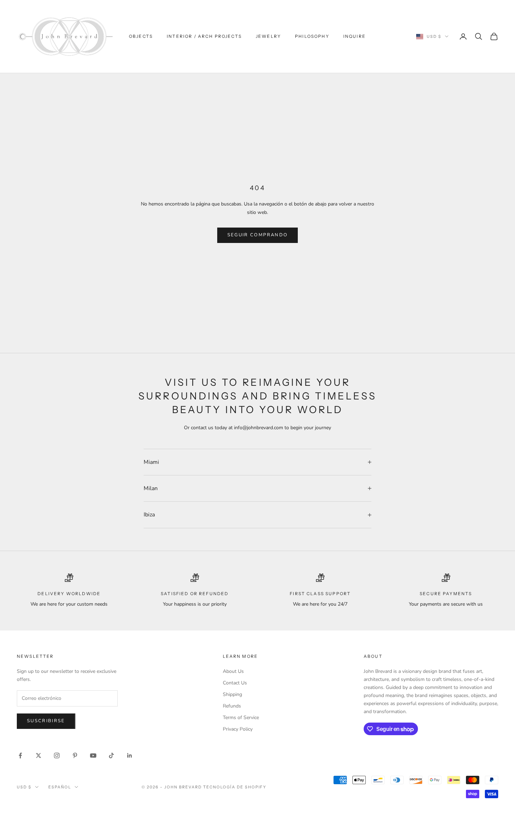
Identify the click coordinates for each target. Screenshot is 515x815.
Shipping (232, 694)
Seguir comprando (257, 235)
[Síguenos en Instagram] (56, 755)
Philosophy (312, 36)
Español (59, 787)
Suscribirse (46, 721)
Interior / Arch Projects (204, 36)
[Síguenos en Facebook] (20, 755)
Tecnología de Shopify (235, 787)
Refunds (232, 706)
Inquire (354, 36)
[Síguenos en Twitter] (38, 755)
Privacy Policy (238, 729)
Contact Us (235, 683)
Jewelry (268, 36)
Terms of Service (241, 717)
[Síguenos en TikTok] (111, 755)
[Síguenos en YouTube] (93, 755)
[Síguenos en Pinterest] (74, 755)
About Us (233, 671)
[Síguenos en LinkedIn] (129, 755)
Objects (141, 36)
